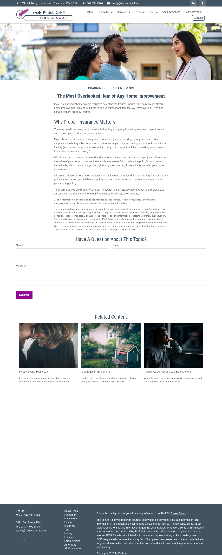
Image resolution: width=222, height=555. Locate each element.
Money (68, 533)
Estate (68, 522)
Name (19, 245)
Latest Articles (72, 541)
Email (116, 245)
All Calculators (72, 548)
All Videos (70, 544)
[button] (89, 12)
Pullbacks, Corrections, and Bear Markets (167, 371)
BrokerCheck (178, 513)
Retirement (70, 514)
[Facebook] (202, 3)
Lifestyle (69, 537)
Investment (70, 518)
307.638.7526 (95, 3)
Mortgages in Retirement (95, 371)
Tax (66, 529)
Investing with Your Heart (33, 371)
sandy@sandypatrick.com (126, 3)
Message (21, 266)
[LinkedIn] (193, 3)
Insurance (70, 526)
